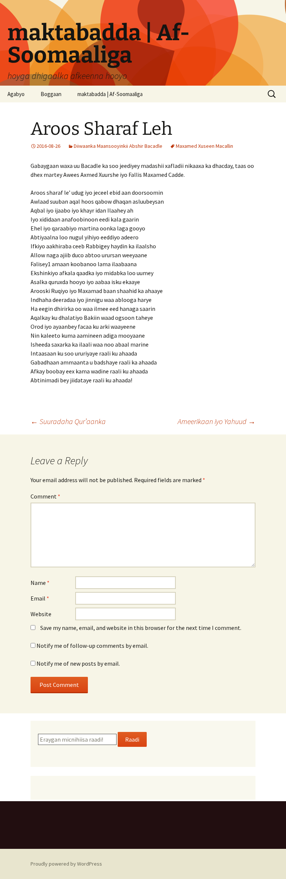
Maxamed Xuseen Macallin (204, 146)
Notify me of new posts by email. (78, 663)
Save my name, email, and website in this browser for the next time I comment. (140, 627)
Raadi (132, 739)
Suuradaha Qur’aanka (68, 421)
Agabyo (16, 94)
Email (40, 598)
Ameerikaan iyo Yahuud (216, 421)
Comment (45, 496)
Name (40, 582)
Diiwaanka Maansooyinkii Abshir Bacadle (118, 146)
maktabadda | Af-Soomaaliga (110, 94)
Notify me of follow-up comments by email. (92, 645)
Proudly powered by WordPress (66, 863)
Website (41, 614)
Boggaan (51, 94)
